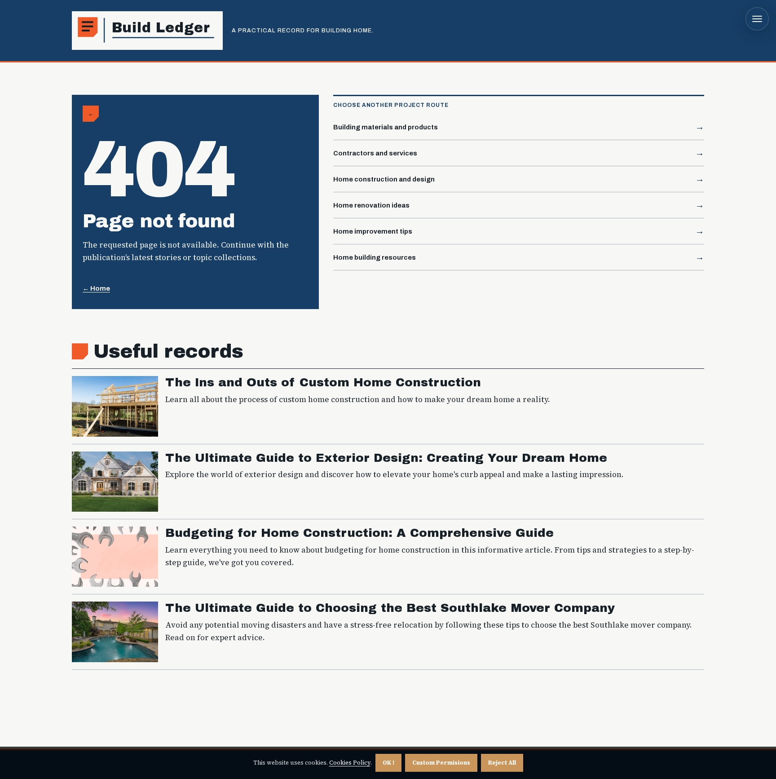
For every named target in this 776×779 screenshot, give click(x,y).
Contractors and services (375, 153)
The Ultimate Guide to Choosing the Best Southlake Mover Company (390, 608)
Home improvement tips (372, 231)
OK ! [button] (388, 762)
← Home (96, 288)
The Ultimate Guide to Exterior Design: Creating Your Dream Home (386, 458)
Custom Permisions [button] (441, 762)
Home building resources (374, 257)
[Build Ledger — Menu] (757, 19)
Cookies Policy (349, 762)
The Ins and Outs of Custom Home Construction (323, 382)
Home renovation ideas (371, 205)
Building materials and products (385, 127)
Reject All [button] (502, 762)
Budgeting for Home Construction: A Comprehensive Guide (359, 533)
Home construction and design (384, 179)
